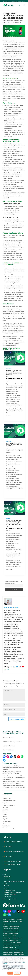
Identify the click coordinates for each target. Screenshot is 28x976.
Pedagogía (21, 954)
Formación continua (13, 940)
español (5, 940)
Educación (9, 22)
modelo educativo (7, 954)
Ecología (5, 807)
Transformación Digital (9, 828)
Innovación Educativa (9, 746)
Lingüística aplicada (8, 952)
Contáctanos (7, 876)
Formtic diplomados (8, 945)
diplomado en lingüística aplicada (11, 928)
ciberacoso (6, 921)
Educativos (7, 879)
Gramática (17, 945)
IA (15, 947)
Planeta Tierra (7, 821)
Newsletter (7, 886)
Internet (5, 814)
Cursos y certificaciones (9, 800)
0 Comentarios (17, 22)
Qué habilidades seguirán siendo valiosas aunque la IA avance (14, 444)
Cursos (20, 921)
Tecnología (6, 826)
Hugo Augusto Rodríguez (12, 20)
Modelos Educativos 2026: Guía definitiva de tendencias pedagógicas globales (14, 372)
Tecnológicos (7, 896)
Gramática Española (8, 738)
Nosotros (6, 888)
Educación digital (7, 938)
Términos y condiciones (10, 899)
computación (13, 921)
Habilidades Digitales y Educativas (12, 742)
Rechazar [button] (17, 973)
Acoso (4, 919)
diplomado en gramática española (11, 926)
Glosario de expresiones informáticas (14, 881)
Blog (5, 874)
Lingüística (17, 950)
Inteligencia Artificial (8, 950)
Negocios (5, 819)
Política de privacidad (10, 890)
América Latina (7, 798)
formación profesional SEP (9, 942)
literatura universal (18, 952)
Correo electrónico (10, 583)
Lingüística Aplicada (8, 750)
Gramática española (8, 947)
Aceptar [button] (10, 973)
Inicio (5, 883)
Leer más (9, 415)
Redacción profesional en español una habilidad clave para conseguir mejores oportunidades (14, 522)
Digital (4, 924)
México (5, 816)
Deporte (5, 803)
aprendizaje (19, 919)
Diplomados (6, 935)
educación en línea (17, 938)
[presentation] (14, 358)
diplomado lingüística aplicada (10, 933)
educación (13, 935)
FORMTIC (19, 942)
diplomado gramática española (10, 931)
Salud (4, 823)
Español (8, 518)
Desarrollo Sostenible (9, 805)
